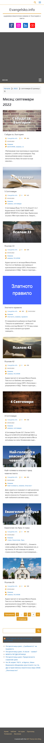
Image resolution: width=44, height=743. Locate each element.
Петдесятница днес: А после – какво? (21, 652)
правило (24, 317)
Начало (7, 88)
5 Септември (11, 191)
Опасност (28, 486)
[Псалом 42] (22, 347)
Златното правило (13, 307)
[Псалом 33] (22, 232)
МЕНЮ (5, 80)
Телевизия (8, 734)
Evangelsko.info (22, 10)
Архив (6, 731)
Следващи (22, 619)
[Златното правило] (22, 290)
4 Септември (11, 416)
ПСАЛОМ (17, 258)
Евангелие (16, 540)
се (23, 147)
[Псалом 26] (22, 568)
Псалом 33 (9, 246)
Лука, (23, 540)
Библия (13, 731)
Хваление (17, 734)
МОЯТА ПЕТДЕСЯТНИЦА (16, 654)
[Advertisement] (22, 54)
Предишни (9, 614)
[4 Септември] (22, 402)
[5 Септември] (22, 177)
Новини (10, 144)
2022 (16, 88)
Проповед (30, 731)
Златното (10, 317)
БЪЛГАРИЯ (11, 147)
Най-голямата (12, 486)
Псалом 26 (9, 582)
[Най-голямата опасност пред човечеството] (22, 456)
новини (18, 147)
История (21, 731)
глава (9, 540)
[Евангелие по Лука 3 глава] (22, 514)
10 (38, 614)
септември (17, 204)
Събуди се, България (14, 134)
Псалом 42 (9, 361)
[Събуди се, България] (22, 120)
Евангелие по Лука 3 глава (17, 528)
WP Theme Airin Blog (34, 739)
